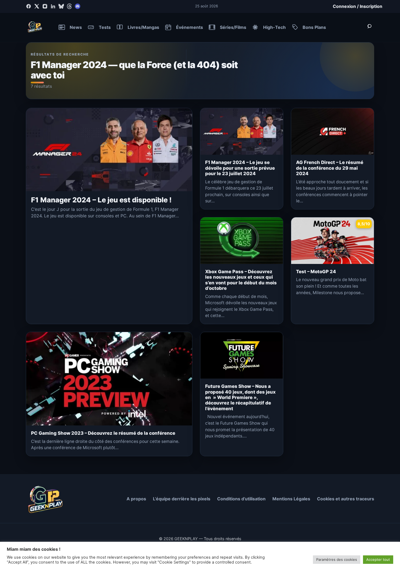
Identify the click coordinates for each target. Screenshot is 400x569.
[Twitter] (36, 6)
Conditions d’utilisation (241, 498)
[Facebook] (28, 6)
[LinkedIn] (53, 6)
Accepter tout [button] (378, 559)
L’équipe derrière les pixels (181, 498)
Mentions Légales (291, 498)
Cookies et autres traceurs (345, 498)
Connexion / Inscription (357, 6)
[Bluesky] (61, 6)
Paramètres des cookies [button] (336, 559)
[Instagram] (45, 6)
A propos (136, 498)
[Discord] (77, 6)
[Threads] (69, 6)
